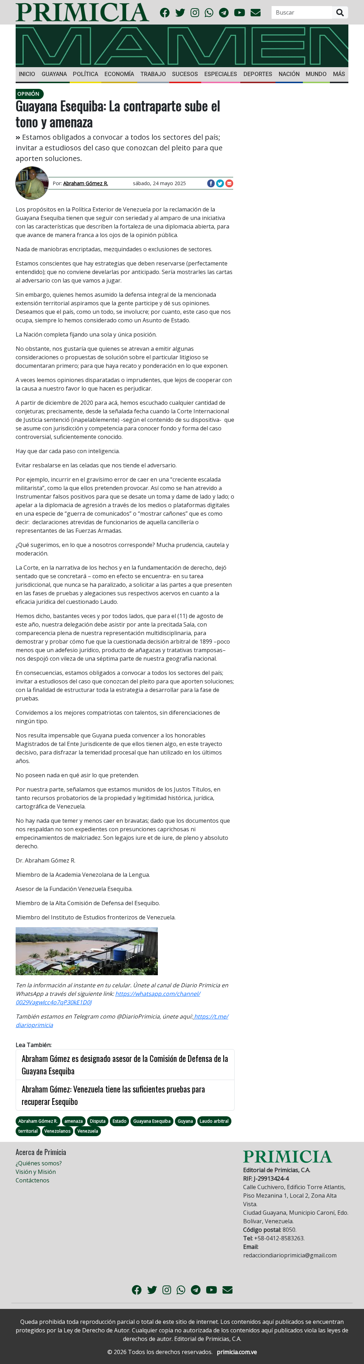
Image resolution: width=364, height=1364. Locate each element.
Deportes (257, 74)
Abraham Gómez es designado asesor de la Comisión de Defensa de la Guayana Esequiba (125, 1064)
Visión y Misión (36, 1172)
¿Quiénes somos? (39, 1163)
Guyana (185, 1121)
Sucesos (185, 74)
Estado (120, 1121)
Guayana (54, 74)
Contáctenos (32, 1180)
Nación (289, 74)
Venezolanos (57, 1131)
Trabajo (153, 74)
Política (85, 74)
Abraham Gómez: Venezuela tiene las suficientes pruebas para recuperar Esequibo (113, 1095)
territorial (28, 1131)
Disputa (98, 1121)
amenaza (73, 1121)
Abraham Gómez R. (38, 1121)
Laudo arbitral (214, 1121)
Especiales (220, 74)
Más (339, 74)
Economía (119, 74)
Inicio (27, 74)
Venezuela (87, 1131)
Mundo (316, 74)
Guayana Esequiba (152, 1121)
